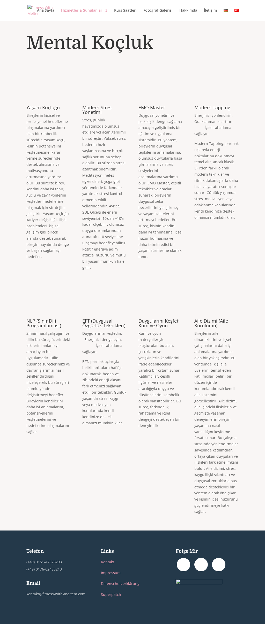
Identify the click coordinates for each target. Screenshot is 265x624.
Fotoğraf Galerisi (158, 11)
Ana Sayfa (45, 11)
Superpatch (111, 594)
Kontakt (107, 561)
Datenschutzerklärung (120, 583)
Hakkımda (188, 11)
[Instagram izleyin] (183, 564)
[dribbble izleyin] (218, 564)
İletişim (210, 11)
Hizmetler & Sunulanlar (81, 11)
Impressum (111, 572)
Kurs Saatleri (125, 11)
